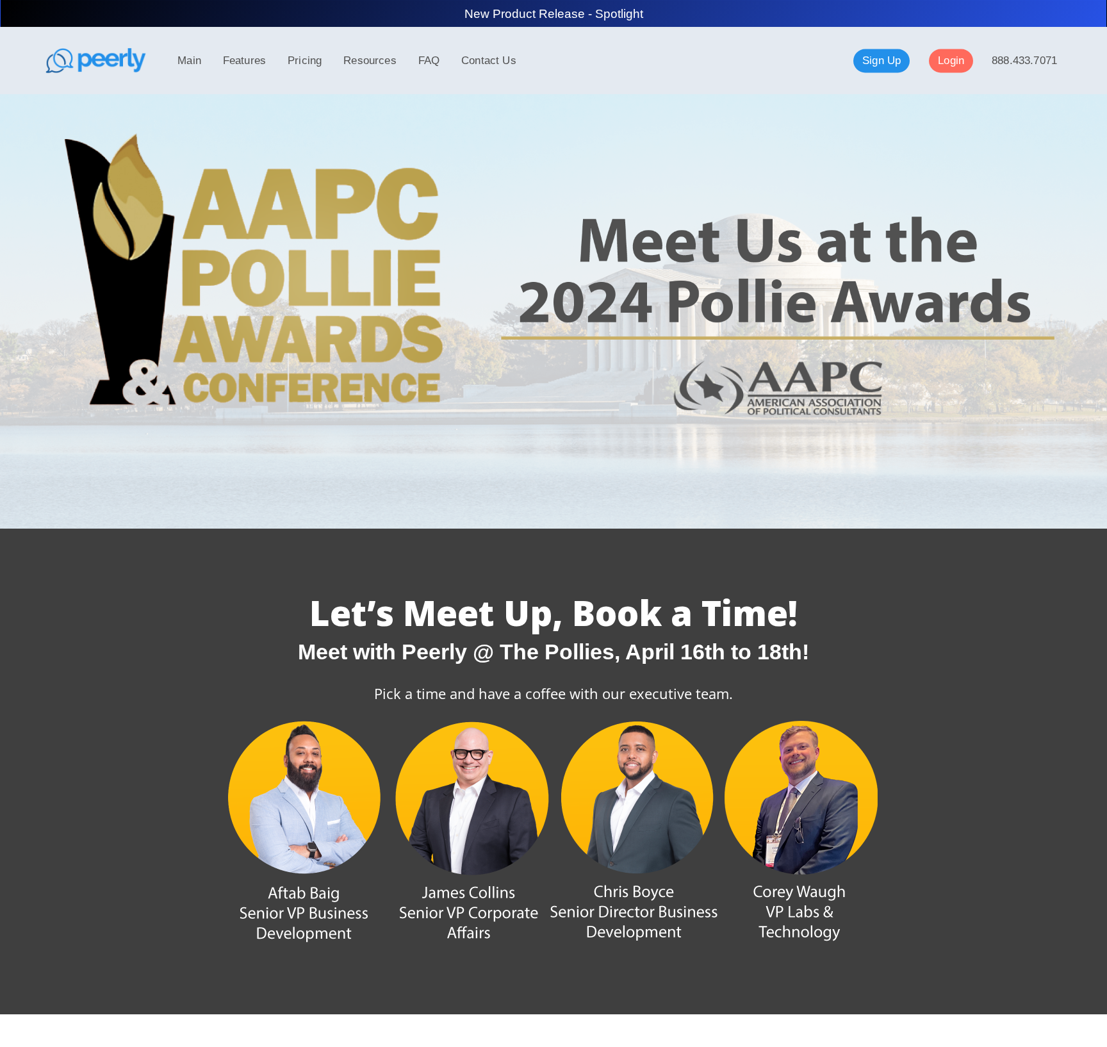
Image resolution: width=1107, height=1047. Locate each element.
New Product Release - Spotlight (553, 14)
